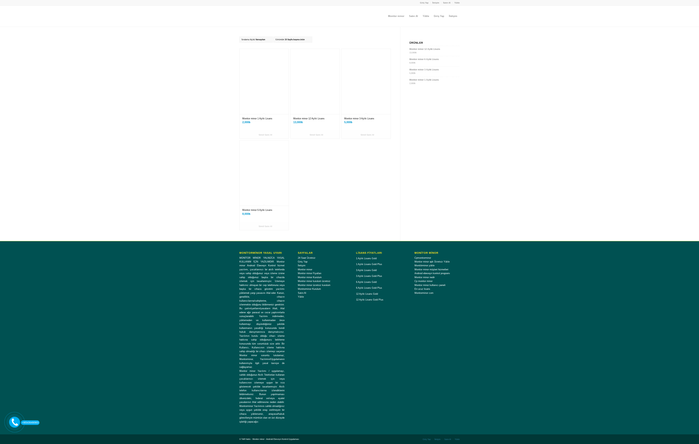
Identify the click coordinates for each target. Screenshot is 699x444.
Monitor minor (305, 269)
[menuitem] (424, 3)
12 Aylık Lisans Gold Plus (369, 299)
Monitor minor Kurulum (310, 277)
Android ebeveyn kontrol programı (432, 273)
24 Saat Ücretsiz (306, 257)
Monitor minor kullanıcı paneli (429, 285)
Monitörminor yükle (424, 265)
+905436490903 (30, 422)
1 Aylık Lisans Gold (366, 258)
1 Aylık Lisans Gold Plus (369, 264)
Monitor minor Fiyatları (309, 273)
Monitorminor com (423, 293)
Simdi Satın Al (265, 135)
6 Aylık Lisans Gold (366, 282)
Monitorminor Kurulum (309, 289)
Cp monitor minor (423, 281)
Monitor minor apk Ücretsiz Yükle (432, 261)
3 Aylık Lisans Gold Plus (369, 276)
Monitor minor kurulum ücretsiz (314, 281)
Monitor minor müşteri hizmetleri (431, 269)
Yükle (457, 3)
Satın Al (447, 3)
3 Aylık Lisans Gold (366, 270)
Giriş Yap (424, 3)
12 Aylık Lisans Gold (367, 293)
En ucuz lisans (422, 289)
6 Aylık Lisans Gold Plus (369, 287)
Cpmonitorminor (422, 257)
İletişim (435, 3)
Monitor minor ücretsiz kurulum (314, 285)
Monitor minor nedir (424, 277)
